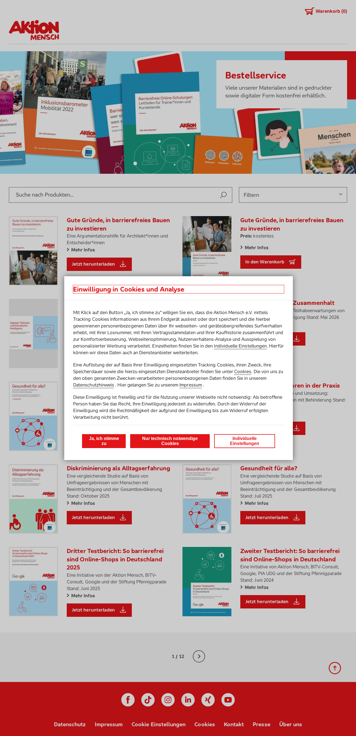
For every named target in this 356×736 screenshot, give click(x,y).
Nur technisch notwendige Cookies (170, 441)
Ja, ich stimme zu (104, 441)
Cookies (242, 371)
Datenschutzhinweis (93, 385)
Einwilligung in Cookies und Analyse (128, 289)
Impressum (190, 385)
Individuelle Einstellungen (240, 346)
